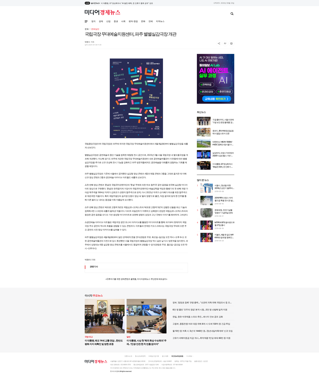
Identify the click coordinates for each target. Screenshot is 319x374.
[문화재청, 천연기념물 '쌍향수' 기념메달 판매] (206, 213)
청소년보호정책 (140, 356)
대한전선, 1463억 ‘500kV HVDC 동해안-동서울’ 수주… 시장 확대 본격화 (222, 143)
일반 (128, 337)
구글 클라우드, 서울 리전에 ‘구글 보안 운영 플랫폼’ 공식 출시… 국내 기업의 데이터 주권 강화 (223, 121)
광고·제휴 (165, 356)
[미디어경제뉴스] (102, 13)
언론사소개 (128, 356)
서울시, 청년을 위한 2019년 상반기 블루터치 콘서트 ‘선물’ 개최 (224, 187)
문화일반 (95, 29)
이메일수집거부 (153, 356)
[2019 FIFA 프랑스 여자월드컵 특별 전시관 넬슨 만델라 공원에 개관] (206, 200)
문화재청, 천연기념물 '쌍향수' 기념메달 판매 (224, 211)
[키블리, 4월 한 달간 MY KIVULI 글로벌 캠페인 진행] (206, 237)
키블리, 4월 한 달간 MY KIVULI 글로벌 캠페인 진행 (224, 236)
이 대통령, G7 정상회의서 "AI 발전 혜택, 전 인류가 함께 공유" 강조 (222, 165)
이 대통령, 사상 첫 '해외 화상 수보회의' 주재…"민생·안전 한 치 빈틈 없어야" (146, 342)
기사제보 (189, 356)
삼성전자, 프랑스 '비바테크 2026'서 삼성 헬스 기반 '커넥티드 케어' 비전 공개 (130, 3)
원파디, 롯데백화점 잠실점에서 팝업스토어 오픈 (222, 132)
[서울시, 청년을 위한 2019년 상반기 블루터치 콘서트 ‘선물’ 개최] (206, 188)
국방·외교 (89, 337)
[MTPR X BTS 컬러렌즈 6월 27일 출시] (206, 225)
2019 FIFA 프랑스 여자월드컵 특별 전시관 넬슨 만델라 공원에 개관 (224, 199)
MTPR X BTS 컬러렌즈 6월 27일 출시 (224, 223)
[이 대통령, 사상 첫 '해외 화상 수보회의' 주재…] (146, 316)
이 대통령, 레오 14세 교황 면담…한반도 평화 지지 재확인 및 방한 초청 (104, 342)
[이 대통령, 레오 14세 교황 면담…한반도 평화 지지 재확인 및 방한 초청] (105, 316)
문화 (87, 29)
